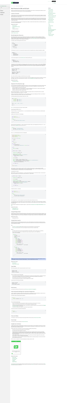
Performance (49, 28)
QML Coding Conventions (15, 32)
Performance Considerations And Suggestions (30, 289)
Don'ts (49, 24)
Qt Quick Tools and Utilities (37, 317)
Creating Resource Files (32, 78)
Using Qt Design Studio (51, 19)
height (20, 226)
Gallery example (14, 357)
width (17, 226)
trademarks (33, 364)
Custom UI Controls (50, 9)
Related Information (51, 10)
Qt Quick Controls (14, 25)
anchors (14, 226)
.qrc (30, 65)
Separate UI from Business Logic (52, 15)
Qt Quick (13, 27)
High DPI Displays (14, 361)
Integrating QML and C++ (15, 208)
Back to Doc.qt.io (13, 1)
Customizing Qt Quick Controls (16, 26)
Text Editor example (14, 358)
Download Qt (53, 1)
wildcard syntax (23, 57)
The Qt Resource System (15, 81)
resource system (34, 38)
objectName (17, 125)
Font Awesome (14, 359)
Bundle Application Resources (51, 13)
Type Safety (49, 27)
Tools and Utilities (50, 31)
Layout (15, 227)
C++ (12, 107)
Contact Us (49, 1)
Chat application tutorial (15, 209)
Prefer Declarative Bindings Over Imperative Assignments (52, 30)
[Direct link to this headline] (19, 13)
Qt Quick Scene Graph (25, 321)
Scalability (13, 360)
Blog (50, 1)
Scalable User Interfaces (51, 34)
